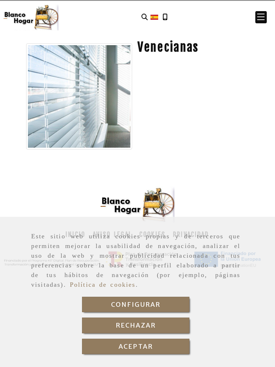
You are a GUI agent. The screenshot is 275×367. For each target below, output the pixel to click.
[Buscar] (144, 17)
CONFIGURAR (136, 304)
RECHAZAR (136, 325)
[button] (261, 17)
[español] (154, 16)
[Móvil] (165, 17)
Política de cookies (103, 284)
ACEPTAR (136, 346)
